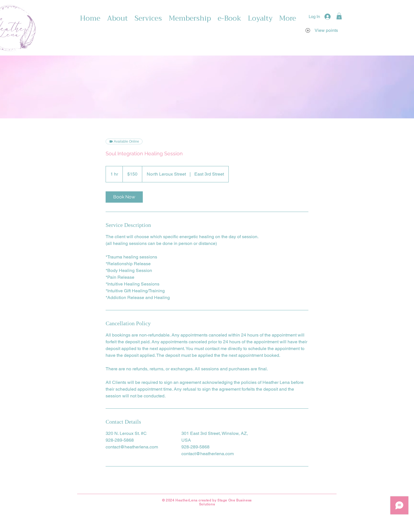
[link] (124, 197)
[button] (339, 16)
